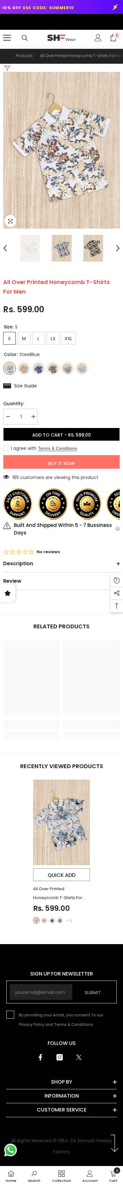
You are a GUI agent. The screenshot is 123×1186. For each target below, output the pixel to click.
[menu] (7, 38)
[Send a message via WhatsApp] (10, 1150)
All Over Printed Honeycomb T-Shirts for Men (57, 894)
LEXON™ (15, 22)
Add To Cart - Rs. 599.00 (61, 435)
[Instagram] (59, 1057)
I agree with (24, 448)
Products (24, 55)
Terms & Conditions (57, 448)
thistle (44, 920)
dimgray (52, 920)
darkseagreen (60, 920)
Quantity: (13, 403)
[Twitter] (79, 1057)
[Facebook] (40, 1057)
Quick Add (61, 875)
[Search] (25, 38)
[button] (5, 248)
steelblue (36, 920)
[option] (61, 150)
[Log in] (98, 37)
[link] (31, 724)
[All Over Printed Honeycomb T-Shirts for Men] (61, 822)
